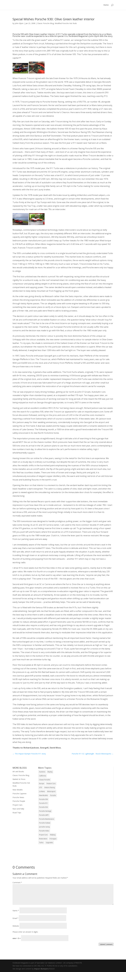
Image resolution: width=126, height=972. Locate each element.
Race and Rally (18, 809)
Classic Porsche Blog (45, 23)
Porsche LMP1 (44, 815)
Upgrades (49, 842)
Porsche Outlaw (44, 823)
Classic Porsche (44, 780)
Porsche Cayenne (19, 793)
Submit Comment (106, 944)
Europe (41, 783)
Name (16, 910)
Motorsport (51, 791)
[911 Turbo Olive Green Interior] (37, 72)
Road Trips (17, 812)
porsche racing (44, 827)
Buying (50, 772)
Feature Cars (51, 783)
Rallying (52, 835)
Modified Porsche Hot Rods (66, 23)
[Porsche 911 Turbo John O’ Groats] (20, 224)
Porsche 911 (43, 803)
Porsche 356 (43, 799)
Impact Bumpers (41, 969)
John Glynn (19, 23)
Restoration (43, 839)
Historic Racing (49, 787)
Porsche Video (44, 831)
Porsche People (19, 801)
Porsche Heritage (45, 811)
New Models (18, 790)
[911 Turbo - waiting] (20, 72)
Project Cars (17, 805)
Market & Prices (19, 779)
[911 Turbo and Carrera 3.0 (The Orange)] (37, 224)
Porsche (53, 795)
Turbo (41, 842)
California (42, 776)
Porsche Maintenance (46, 819)
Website (16, 926)
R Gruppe (53, 839)
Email (15, 918)
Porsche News (18, 797)
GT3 (40, 787)
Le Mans (42, 791)
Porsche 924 (43, 807)
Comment (17, 882)
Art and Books (18, 771)
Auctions (42, 772)
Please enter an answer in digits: (25, 932)
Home (106, 5)
